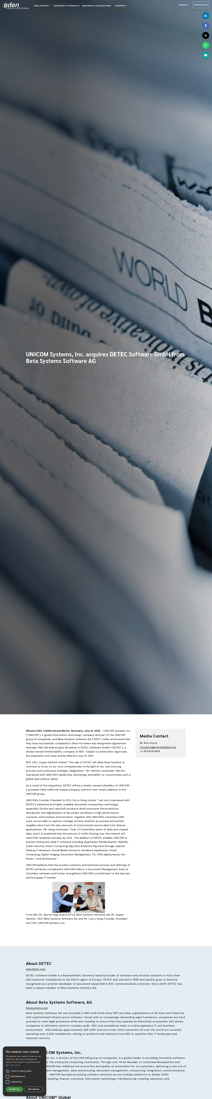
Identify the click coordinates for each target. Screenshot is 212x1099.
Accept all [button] (14, 1089)
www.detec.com (35, 969)
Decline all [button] (34, 1089)
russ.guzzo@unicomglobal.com (158, 747)
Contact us (201, 5)
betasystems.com (37, 1007)
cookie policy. (14, 1065)
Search (183, 5)
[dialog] (24, 1071)
